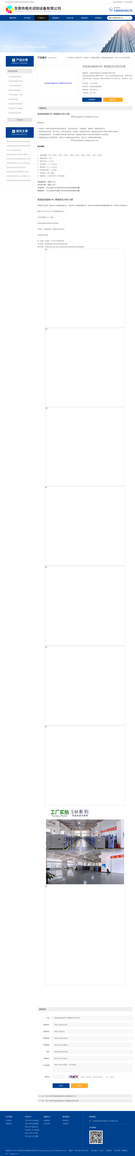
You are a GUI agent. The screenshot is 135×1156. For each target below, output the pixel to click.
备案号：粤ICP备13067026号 (78, 1150)
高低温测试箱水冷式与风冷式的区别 (18, 163)
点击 (30, 71)
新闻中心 (47, 1117)
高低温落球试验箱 (14, 113)
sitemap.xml (14, 1154)
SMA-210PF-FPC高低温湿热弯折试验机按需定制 (33, 1133)
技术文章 (70, 18)
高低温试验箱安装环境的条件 (16, 167)
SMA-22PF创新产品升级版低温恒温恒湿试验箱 (33, 1127)
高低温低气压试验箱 (15, 108)
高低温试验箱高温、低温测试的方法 (18, 176)
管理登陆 (109, 1150)
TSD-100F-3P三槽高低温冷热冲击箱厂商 (33, 1136)
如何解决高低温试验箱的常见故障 (18, 172)
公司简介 (9, 1120)
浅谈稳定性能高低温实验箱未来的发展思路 (20, 146)
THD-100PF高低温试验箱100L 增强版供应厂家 (60, 1096)
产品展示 (86, 57)
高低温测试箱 (13, 99)
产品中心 (41, 18)
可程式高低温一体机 (15, 95)
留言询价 (113, 100)
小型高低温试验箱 (14, 85)
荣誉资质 (9, 1123)
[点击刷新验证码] (73, 1077)
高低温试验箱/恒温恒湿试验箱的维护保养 (20, 180)
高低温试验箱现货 (14, 90)
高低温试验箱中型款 (15, 81)
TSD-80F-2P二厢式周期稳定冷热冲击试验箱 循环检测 (33, 1130)
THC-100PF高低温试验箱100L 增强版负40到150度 (62, 1101)
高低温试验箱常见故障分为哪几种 (18, 154)
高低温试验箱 (12, 71)
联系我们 (98, 18)
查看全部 (20, 120)
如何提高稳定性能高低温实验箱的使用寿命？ (20, 141)
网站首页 (13, 18)
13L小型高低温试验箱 (14, 150)
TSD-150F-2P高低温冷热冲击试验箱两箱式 (33, 1120)
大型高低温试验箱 (14, 76)
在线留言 (84, 18)
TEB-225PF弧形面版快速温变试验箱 (33, 1123)
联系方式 (66, 1120)
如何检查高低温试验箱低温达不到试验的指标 (20, 159)
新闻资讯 (55, 18)
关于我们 (27, 18)
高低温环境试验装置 (15, 104)
